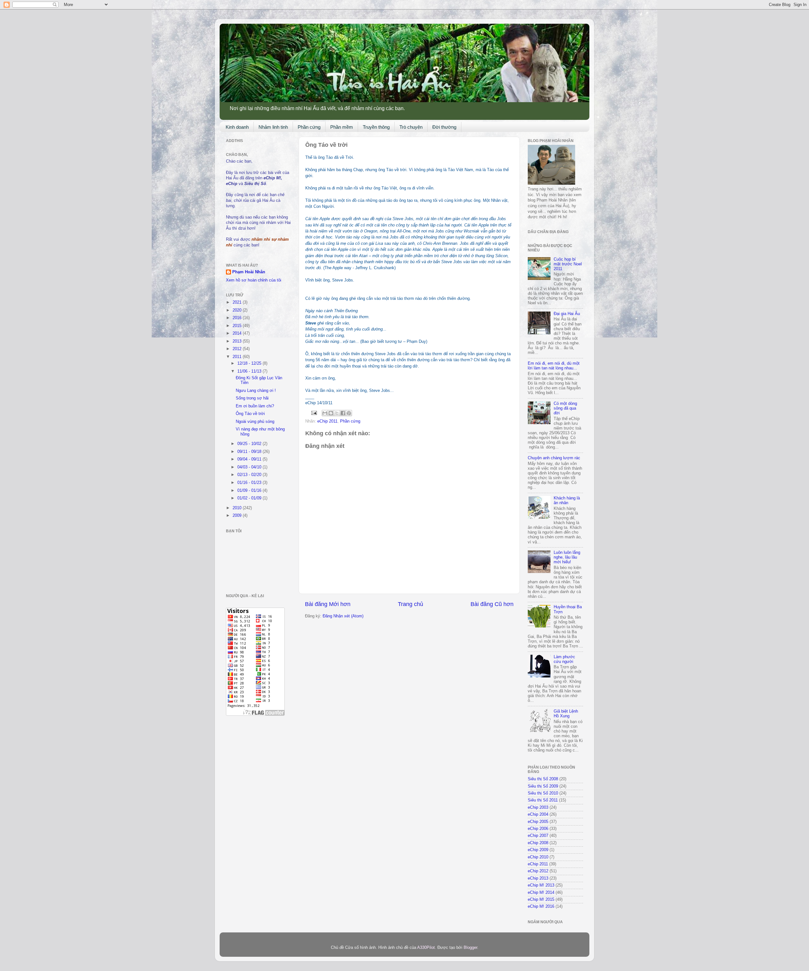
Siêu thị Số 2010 (543, 793)
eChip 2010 (538, 857)
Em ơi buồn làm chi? (255, 406)
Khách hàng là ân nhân (567, 500)
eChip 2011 (327, 421)
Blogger (470, 947)
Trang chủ (410, 604)
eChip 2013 (538, 878)
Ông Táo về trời (250, 413)
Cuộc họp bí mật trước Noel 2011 (568, 264)
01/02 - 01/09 (250, 498)
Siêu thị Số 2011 (543, 800)
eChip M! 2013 (541, 885)
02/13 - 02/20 (250, 475)
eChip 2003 (538, 807)
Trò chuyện (411, 127)
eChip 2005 (538, 821)
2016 (238, 318)
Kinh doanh (237, 127)
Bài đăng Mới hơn (327, 604)
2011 (238, 357)
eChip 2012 (538, 871)
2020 (238, 310)
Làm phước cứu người (564, 659)
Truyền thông (376, 127)
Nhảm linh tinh (273, 127)
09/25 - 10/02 (250, 444)
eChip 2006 (538, 828)
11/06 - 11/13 (250, 371)
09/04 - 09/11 (250, 459)
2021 (238, 302)
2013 (238, 341)
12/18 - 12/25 (250, 363)
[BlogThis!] (331, 413)
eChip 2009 (538, 850)
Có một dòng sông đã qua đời (565, 408)
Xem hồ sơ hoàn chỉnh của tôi (253, 280)
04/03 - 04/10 (250, 467)
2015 (238, 326)
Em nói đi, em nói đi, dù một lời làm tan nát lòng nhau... (554, 365)
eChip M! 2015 (541, 899)
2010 (238, 508)
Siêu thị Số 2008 (543, 779)
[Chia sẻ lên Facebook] (343, 413)
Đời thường (444, 127)
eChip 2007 (538, 835)
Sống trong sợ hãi (252, 398)
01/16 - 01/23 (250, 482)
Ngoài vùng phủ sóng (255, 421)
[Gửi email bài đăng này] (325, 413)
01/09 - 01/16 (250, 490)
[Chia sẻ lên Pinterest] (349, 413)
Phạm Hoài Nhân (248, 272)
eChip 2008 (538, 843)
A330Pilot (426, 947)
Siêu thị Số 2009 (543, 786)
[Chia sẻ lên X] (337, 413)
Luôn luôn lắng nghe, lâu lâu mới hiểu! (567, 557)
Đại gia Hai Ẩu (567, 314)
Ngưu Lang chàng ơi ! (256, 390)
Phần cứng (309, 127)
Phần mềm (341, 127)
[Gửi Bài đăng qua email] (313, 413)
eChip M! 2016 (541, 906)
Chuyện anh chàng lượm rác (554, 458)
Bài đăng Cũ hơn (492, 604)
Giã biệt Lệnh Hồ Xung (566, 713)
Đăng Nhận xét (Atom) (343, 616)
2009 (238, 515)
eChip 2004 (538, 814)
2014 (238, 333)
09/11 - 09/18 (250, 451)
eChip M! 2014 (541, 892)
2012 (238, 349)
